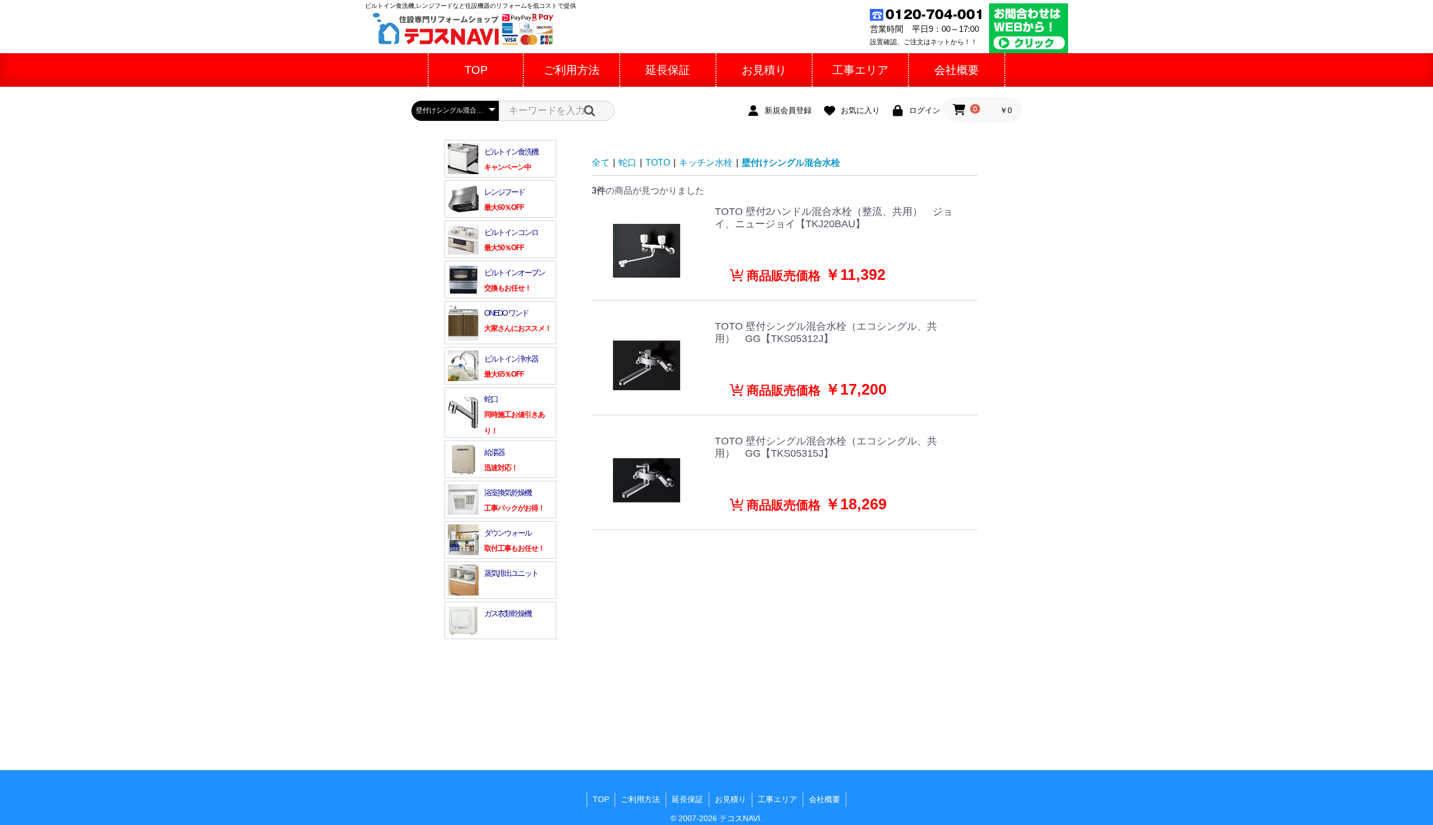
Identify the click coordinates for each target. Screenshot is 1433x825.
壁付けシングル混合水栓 (791, 162)
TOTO (657, 162)
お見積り (730, 799)
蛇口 (627, 162)
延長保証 (687, 799)
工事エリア (777, 799)
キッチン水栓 (706, 162)
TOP (601, 799)
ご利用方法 (640, 799)
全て (601, 162)
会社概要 (824, 799)
